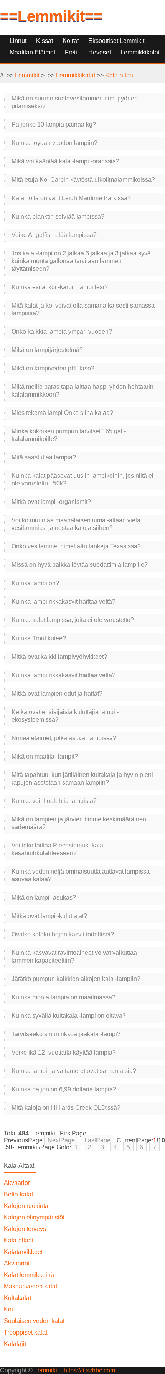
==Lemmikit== (51, 16)
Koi (8, 1309)
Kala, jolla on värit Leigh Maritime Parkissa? (71, 198)
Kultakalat (17, 1298)
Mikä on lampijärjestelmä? (47, 350)
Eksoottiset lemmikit (116, 41)
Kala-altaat (120, 75)
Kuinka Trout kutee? (39, 638)
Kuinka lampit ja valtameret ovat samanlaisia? (74, 1071)
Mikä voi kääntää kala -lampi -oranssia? (65, 161)
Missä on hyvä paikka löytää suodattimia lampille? (80, 564)
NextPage (61, 1140)
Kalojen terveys (25, 1229)
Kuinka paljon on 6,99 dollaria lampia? (64, 1089)
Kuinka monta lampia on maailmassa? (64, 997)
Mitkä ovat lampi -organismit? (51, 502)
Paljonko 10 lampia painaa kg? (54, 124)
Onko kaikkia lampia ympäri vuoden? (62, 331)
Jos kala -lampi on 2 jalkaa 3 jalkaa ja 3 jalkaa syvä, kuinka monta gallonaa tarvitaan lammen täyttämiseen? (82, 261)
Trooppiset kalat (25, 1332)
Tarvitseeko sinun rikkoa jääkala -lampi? (66, 1034)
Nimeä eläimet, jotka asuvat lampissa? (64, 738)
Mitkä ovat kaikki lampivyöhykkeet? (59, 656)
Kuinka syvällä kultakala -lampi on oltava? (69, 1015)
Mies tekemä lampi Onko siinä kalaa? (62, 413)
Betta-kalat (18, 1194)
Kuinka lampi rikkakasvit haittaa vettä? (64, 601)
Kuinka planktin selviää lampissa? (58, 216)
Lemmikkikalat (75, 75)
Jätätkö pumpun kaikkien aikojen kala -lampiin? (76, 979)
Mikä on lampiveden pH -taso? (53, 368)
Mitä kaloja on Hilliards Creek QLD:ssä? (66, 1107)
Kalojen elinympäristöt (34, 1217)
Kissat (44, 41)
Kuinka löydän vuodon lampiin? (54, 143)
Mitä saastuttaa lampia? (44, 457)
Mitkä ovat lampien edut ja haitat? (57, 693)
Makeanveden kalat (30, 1286)
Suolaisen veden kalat (34, 1321)
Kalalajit (15, 1344)
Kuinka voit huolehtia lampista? (54, 801)
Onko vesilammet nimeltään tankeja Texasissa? (76, 546)
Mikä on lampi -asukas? (44, 897)
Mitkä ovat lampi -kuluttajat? (49, 916)
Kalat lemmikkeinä (29, 1275)
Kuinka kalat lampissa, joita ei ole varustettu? (73, 620)
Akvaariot (17, 1183)
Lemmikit (27, 75)
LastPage (97, 1140)
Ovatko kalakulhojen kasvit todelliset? (63, 934)
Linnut (18, 41)
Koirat (71, 41)
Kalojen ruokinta (26, 1206)
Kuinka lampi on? (35, 583)
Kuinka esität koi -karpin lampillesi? (60, 287)
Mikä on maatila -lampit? (45, 756)
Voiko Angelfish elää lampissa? (54, 235)
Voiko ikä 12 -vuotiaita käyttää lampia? (64, 1052)
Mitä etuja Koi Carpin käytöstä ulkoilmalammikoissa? (83, 179)
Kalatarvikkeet (23, 1252)
